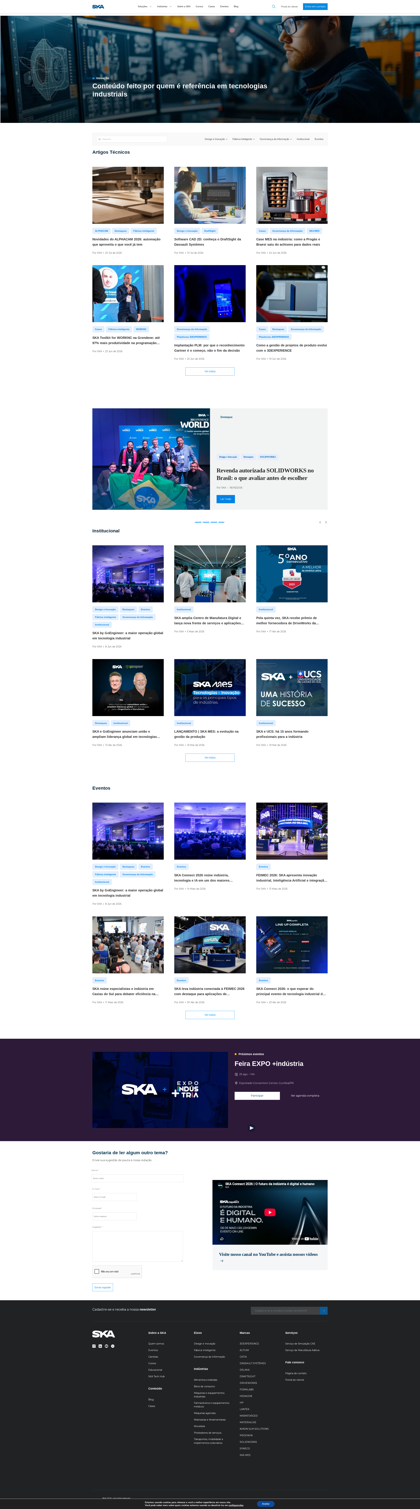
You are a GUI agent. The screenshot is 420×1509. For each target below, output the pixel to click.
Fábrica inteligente (143, 231)
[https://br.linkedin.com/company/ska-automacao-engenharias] (100, 1345)
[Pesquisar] (99, 139)
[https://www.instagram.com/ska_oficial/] (94, 1345)
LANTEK (244, 1409)
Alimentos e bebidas (205, 1379)
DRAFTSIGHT (247, 1376)
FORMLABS (247, 1389)
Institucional (303, 139)
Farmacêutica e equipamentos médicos (211, 1405)
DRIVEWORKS (248, 1383)
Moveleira (199, 1426)
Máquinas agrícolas (205, 1413)
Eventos (224, 6)
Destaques (121, 231)
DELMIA (245, 1369)
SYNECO (245, 1448)
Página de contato (296, 1373)
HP (241, 1402)
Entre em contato (315, 6)
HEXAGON (246, 1396)
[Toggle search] (274, 7)
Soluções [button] (142, 6)
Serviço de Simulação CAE (300, 1343)
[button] (150, 6)
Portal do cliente (289, 6)
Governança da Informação (274, 139)
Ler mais (225, 499)
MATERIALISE (248, 1422)
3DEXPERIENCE (249, 1343)
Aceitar (266, 1503)
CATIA (243, 1356)
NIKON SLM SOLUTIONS (254, 1428)
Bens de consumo (204, 1386)
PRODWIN (246, 1435)
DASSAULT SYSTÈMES (253, 1363)
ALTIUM (244, 1350)
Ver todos (210, 371)
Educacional (155, 1369)
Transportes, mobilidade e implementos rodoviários (208, 1441)
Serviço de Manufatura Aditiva (302, 1350)
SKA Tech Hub (156, 1376)
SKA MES (314, 231)
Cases (211, 6)
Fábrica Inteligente (242, 139)
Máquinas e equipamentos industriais (209, 1395)
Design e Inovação (215, 139)
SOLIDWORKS (248, 1442)
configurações (236, 1505)
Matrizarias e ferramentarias (210, 1419)
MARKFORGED (249, 1415)
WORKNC (141, 329)
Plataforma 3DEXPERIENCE (192, 337)
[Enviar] (324, 1311)
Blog (236, 6)
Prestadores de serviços (207, 1432)
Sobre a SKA (183, 6)
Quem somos (156, 1343)
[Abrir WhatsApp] (412, 1501)
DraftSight (210, 231)
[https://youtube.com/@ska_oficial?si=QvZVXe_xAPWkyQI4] (106, 1345)
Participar (257, 1095)
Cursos (199, 6)
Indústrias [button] (162, 6)
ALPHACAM (101, 231)
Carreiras (153, 1356)
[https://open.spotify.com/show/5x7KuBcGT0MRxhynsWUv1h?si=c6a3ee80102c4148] (112, 1345)
